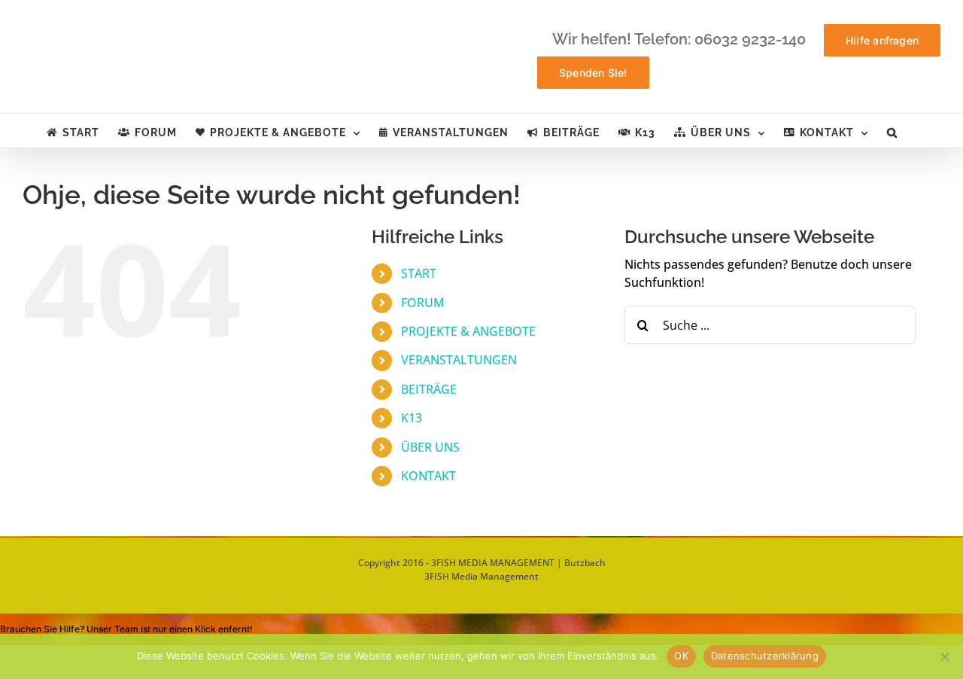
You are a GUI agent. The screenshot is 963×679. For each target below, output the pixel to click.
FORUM (423, 302)
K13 (411, 418)
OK (681, 656)
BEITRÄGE (429, 389)
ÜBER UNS (430, 447)
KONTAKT (428, 475)
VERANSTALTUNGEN (459, 360)
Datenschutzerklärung (765, 656)
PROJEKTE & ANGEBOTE (468, 331)
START (418, 273)
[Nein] (944, 656)
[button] (892, 131)
